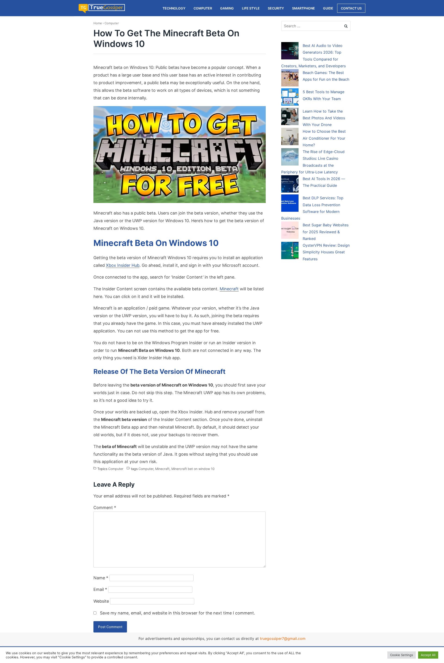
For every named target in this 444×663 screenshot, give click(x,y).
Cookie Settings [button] (401, 655)
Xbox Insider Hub (122, 265)
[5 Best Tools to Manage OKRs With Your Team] (290, 97)
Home (97, 23)
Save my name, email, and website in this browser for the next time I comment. (177, 613)
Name (100, 577)
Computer (112, 23)
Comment (104, 507)
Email (100, 589)
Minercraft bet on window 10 (193, 469)
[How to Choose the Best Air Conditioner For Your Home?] (290, 137)
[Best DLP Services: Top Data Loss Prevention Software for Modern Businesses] (290, 203)
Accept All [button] (428, 655)
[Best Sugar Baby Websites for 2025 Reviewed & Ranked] (290, 230)
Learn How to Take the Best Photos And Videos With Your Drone (324, 118)
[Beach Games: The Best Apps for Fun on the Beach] (290, 78)
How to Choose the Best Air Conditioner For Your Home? (324, 138)
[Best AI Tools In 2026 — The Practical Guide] (290, 184)
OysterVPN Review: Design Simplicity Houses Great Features (326, 252)
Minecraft (229, 288)
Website (101, 601)
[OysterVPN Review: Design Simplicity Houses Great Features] (290, 251)
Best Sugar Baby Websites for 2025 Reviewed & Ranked (325, 232)
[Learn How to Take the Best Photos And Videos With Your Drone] (290, 117)
